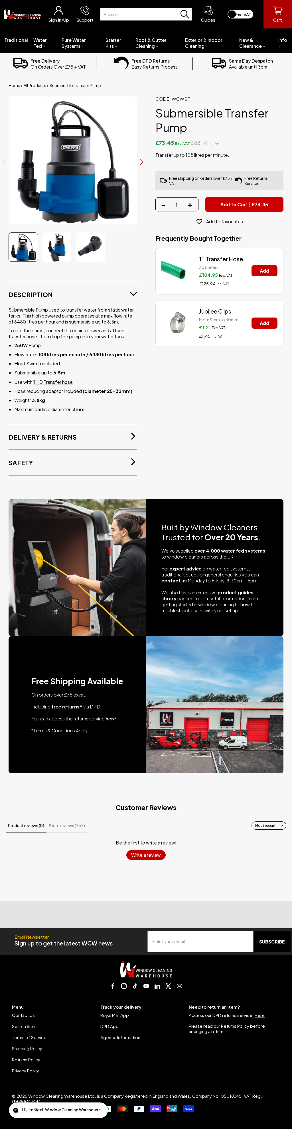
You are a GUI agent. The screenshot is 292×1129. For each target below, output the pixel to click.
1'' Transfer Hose (221, 258)
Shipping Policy (27, 1048)
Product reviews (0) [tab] (26, 825)
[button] (58, 1110)
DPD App (109, 1026)
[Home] (22, 14)
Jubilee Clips (215, 311)
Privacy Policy (25, 1070)
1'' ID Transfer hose (53, 382)
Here (260, 1015)
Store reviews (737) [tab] (67, 825)
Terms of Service (29, 1037)
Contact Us (23, 1015)
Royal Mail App (114, 1015)
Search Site (23, 1026)
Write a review (146, 855)
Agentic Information (120, 1037)
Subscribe (272, 942)
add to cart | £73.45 (244, 204)
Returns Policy (26, 1059)
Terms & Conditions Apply (60, 731)
